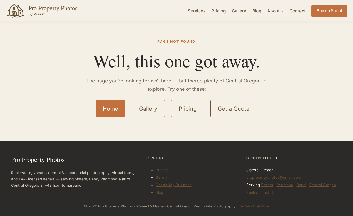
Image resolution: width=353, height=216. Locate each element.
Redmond (284, 185)
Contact (298, 11)
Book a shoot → (260, 192)
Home (110, 108)
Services (196, 11)
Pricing (219, 11)
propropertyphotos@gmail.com (273, 177)
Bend (301, 185)
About (273, 11)
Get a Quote (234, 108)
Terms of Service (254, 206)
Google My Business (173, 185)
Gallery (239, 11)
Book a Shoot (329, 10)
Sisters (267, 185)
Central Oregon (322, 185)
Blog (256, 11)
